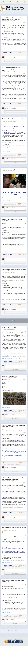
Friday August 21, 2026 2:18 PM (8, 20)
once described (11, 36)
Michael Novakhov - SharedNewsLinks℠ (15, 8)
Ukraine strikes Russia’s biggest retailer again (13, 455)
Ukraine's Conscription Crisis (9, 376)
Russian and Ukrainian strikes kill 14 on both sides (14, 454)
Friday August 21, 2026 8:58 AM (8, 170)
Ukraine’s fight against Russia (19, 441)
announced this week (7, 40)
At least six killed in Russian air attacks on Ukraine (14, 551)
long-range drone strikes (9, 505)
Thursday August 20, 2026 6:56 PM (9, 329)
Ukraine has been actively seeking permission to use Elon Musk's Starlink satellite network (12, 132)
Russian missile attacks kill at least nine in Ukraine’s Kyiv (15, 451)
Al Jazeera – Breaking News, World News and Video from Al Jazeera (13, 430)
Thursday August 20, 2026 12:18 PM (9, 480)
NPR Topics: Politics (6, 223)
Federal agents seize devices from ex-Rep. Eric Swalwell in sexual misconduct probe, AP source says (14, 219)
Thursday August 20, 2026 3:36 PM (9, 377)
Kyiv (17, 434)
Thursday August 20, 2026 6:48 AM (9, 583)
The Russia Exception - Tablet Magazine (12, 327)
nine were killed (5, 499)
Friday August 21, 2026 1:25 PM (8, 71)
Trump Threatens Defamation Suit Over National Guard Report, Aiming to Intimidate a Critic (13, 69)
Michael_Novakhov (8, 52)
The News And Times (6, 123)
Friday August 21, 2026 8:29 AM (8, 272)
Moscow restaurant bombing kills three (12, 452)
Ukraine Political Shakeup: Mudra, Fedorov (13, 169)
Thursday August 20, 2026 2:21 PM (9, 427)
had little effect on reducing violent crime (10, 91)
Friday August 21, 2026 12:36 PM (9, 121)
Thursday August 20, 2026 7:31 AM (9, 530)
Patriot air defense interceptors (11, 492)
